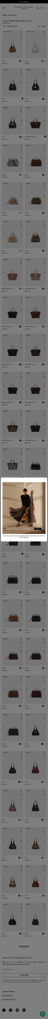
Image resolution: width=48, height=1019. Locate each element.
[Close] (44, 479)
